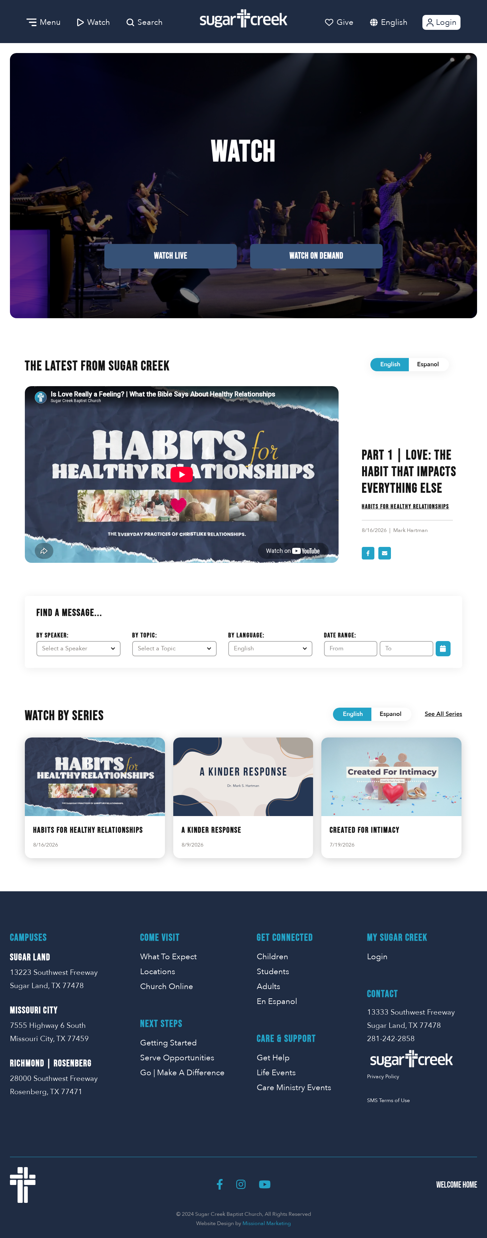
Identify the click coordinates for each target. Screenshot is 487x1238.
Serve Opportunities (177, 1057)
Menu (50, 22)
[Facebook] (219, 1185)
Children (272, 956)
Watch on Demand (317, 256)
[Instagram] (240, 1185)
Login (446, 22)
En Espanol (277, 1001)
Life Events (276, 1072)
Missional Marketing (267, 1223)
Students (273, 971)
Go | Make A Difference (182, 1072)
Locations (157, 971)
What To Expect (168, 956)
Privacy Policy (383, 1076)
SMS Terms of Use (388, 1100)
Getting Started (168, 1042)
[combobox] (401, 22)
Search (150, 22)
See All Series (443, 714)
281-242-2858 (391, 1039)
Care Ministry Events (294, 1087)
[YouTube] (265, 1185)
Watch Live (170, 256)
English (394, 22)
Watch (98, 22)
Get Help (273, 1057)
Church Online (166, 986)
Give (345, 22)
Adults (268, 986)
